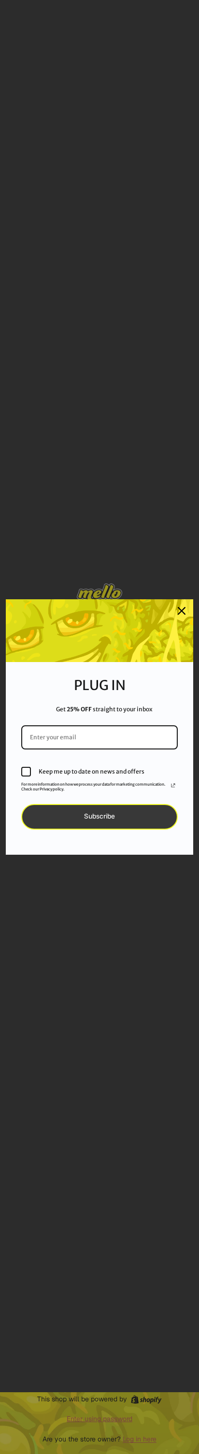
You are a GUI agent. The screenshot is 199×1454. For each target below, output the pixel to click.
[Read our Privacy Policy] (173, 786)
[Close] (181, 610)
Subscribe (99, 816)
